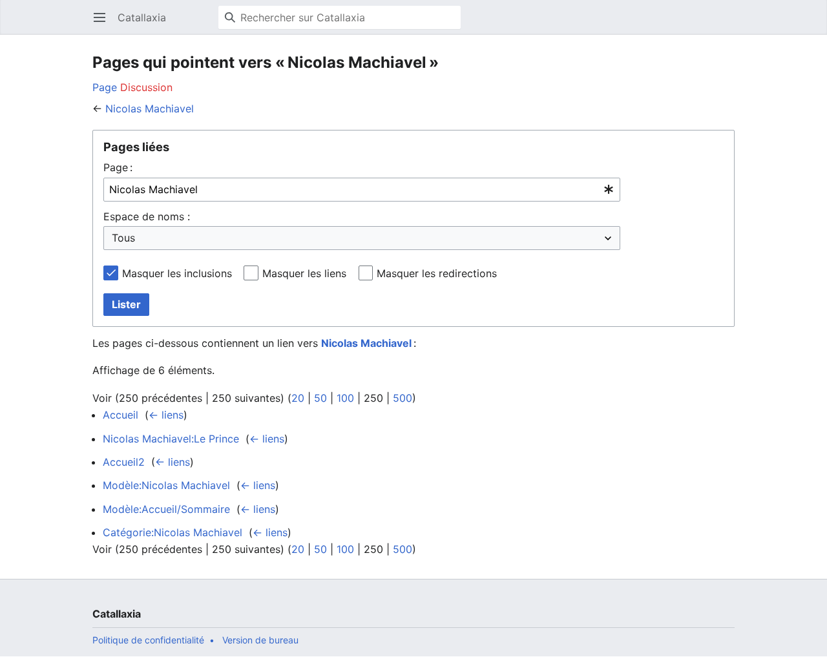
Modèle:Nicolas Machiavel (166, 485)
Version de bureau (260, 639)
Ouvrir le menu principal (103, 23)
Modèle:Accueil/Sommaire (166, 509)
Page (104, 87)
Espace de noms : (146, 216)
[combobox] (361, 190)
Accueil (120, 414)
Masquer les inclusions (177, 273)
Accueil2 (124, 461)
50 (320, 397)
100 (345, 397)
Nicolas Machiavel (149, 108)
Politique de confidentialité (148, 639)
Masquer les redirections (437, 273)
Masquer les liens (304, 273)
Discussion (146, 87)
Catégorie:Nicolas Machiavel (172, 532)
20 (297, 397)
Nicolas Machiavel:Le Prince (171, 438)
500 (402, 397)
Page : (117, 167)
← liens (166, 414)
